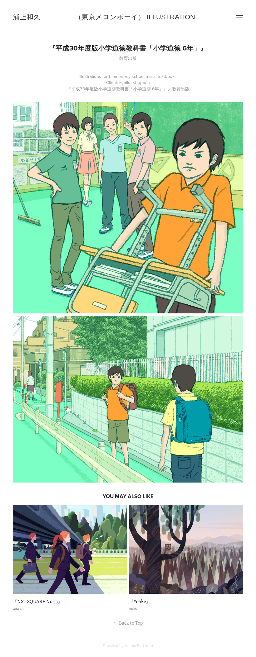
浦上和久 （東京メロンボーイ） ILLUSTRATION (104, 17)
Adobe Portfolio (139, 645)
